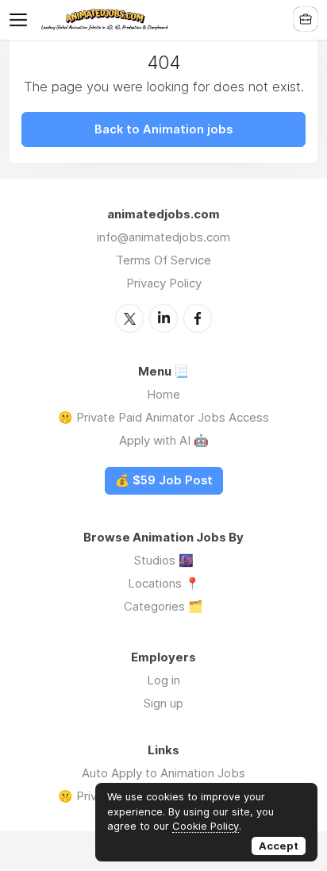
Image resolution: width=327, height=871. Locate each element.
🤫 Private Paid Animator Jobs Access (163, 417)
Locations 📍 (164, 583)
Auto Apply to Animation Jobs (163, 772)
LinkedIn (163, 318)
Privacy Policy (164, 283)
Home (163, 394)
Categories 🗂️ (163, 606)
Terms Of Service (163, 260)
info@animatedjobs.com (163, 237)
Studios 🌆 (164, 560)
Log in (163, 680)
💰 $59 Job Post (164, 480)
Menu (21, 20)
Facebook (197, 318)
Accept (278, 845)
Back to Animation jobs (163, 129)
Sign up (163, 703)
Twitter (129, 318)
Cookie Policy (205, 825)
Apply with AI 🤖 (164, 440)
